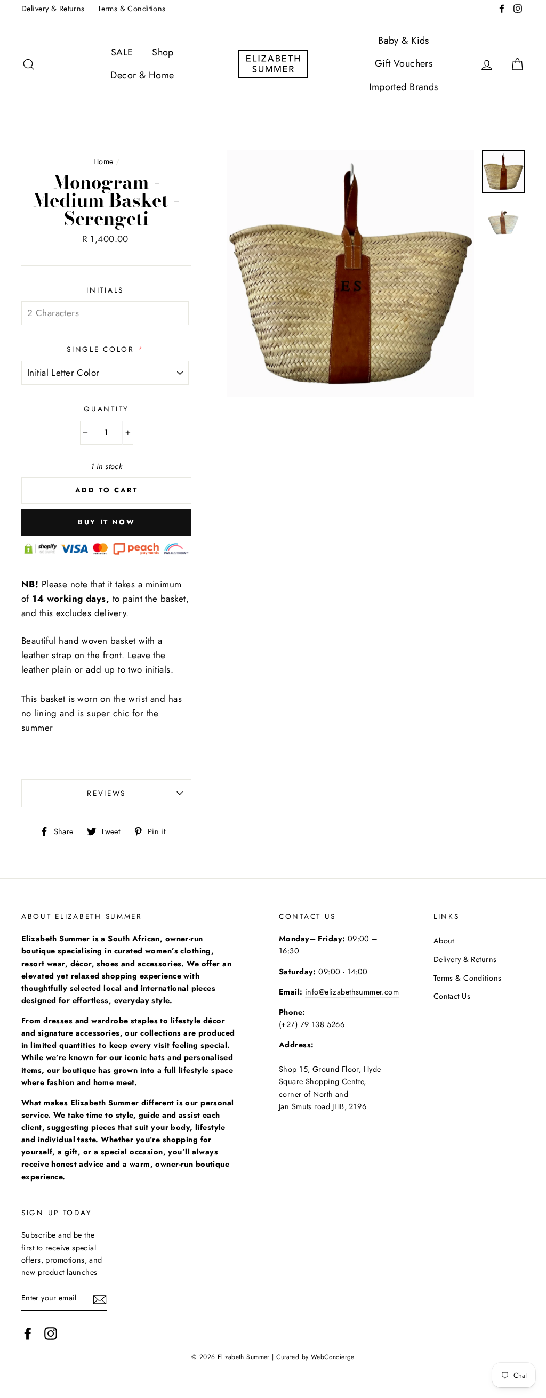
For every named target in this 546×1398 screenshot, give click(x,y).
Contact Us (451, 996)
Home (103, 161)
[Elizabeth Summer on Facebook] (27, 1333)
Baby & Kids (403, 40)
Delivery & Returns (53, 8)
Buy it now (106, 522)
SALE (122, 52)
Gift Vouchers (404, 63)
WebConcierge (333, 1356)
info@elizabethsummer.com (352, 992)
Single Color (100, 349)
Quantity (106, 408)
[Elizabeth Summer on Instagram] (50, 1333)
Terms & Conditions (132, 8)
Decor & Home (142, 75)
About (443, 940)
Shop (163, 52)
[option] (350, 273)
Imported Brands (403, 87)
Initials (105, 290)
